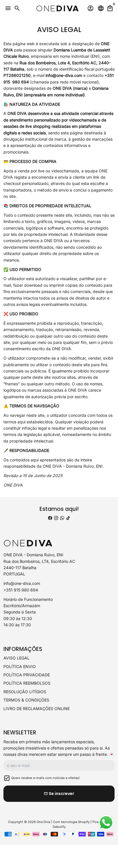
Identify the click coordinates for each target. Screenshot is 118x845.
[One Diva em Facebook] (50, 517)
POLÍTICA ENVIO (19, 666)
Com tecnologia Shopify (71, 822)
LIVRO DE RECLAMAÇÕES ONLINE (36, 708)
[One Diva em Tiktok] (68, 517)
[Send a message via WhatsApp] (106, 823)
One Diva (43, 822)
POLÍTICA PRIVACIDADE (26, 674)
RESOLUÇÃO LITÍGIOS (24, 691)
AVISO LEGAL (16, 657)
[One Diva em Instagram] (56, 517)
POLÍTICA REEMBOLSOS (26, 683)
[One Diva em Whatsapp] (62, 517)
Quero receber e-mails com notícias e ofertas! (45, 778)
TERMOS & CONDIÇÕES (26, 699)
